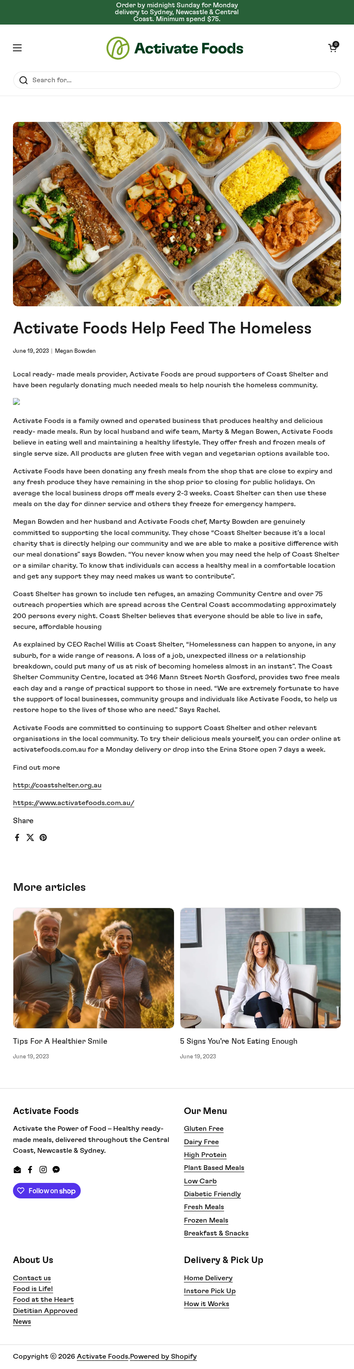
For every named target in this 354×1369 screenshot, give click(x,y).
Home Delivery (208, 1278)
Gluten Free (204, 1128)
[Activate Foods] (175, 48)
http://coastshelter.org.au (57, 785)
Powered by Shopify (163, 1356)
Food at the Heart (43, 1299)
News (22, 1321)
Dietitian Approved (45, 1310)
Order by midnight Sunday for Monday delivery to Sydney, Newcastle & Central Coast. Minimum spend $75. (177, 12)
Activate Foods (102, 1356)
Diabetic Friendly (212, 1194)
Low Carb (200, 1181)
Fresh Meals (204, 1207)
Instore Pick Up (210, 1291)
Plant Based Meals (214, 1167)
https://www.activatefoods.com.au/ (73, 803)
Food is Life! (33, 1288)
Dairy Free (201, 1142)
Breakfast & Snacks (216, 1233)
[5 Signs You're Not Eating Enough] (260, 968)
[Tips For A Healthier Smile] (93, 968)
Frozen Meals (206, 1220)
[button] (332, 47)
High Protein (205, 1154)
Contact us (32, 1278)
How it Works (206, 1304)
